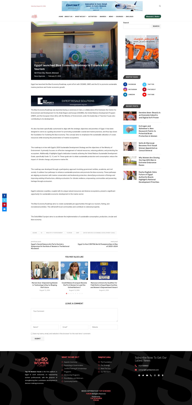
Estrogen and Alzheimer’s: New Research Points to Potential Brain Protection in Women (148, 131)
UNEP (77, 233)
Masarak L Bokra (152, 16)
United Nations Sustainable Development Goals (99, 233)
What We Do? (80, 16)
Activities (92, 16)
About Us (68, 16)
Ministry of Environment (54, 233)
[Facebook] (139, 375)
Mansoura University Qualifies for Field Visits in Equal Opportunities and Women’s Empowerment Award (103, 285)
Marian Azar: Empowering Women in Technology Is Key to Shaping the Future (45, 285)
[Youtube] (147, 375)
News (111, 16)
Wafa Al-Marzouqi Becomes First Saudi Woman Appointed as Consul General (148, 147)
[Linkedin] (158, 375)
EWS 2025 (129, 16)
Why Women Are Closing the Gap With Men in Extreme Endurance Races (149, 161)
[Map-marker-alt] (162, 375)
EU (41, 233)
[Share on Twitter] (4, 200)
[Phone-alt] (151, 375)
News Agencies (39, 76)
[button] (34, 278)
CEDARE (34, 233)
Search (126, 23)
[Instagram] (154, 375)
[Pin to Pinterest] (4, 204)
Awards (103, 16)
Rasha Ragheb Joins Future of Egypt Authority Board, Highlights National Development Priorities (149, 177)
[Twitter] (143, 375)
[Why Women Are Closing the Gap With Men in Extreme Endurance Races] (130, 160)
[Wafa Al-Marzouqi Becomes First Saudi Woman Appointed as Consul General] (130, 146)
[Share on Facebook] (4, 196)
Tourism (69, 233)
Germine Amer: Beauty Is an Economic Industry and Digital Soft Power (149, 115)
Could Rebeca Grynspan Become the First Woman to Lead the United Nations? (74, 285)
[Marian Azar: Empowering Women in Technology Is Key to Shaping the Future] (44, 271)
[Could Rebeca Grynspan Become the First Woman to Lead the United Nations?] (74, 271)
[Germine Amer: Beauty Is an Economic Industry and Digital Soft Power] (130, 115)
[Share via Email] (4, 209)
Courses (119, 16)
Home (61, 16)
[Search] (160, 6)
